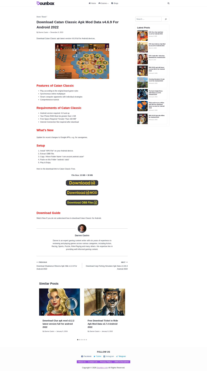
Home (93, 3)
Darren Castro (49, 331)
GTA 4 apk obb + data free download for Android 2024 (157, 56)
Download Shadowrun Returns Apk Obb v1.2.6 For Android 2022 (57, 265)
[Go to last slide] (42, 313)
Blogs (116, 3)
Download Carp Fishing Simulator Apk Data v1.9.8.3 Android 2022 (107, 265)
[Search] (166, 19)
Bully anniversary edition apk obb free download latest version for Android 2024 (156, 105)
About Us (82, 362)
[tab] (77, 339)
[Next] (121, 313)
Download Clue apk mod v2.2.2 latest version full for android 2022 (58, 323)
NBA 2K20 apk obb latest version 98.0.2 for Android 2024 (157, 69)
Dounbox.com (102, 368)
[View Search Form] (168, 3)
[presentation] (59, 302)
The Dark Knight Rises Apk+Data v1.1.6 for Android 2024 (156, 92)
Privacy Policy (106, 362)
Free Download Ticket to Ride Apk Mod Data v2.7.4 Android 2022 (103, 323)
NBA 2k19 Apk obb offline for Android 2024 (157, 116)
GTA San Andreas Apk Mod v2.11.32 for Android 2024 (157, 44)
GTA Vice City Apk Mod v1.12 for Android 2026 (156, 33)
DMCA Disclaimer (121, 362)
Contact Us (92, 362)
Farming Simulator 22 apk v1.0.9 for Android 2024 (157, 80)
